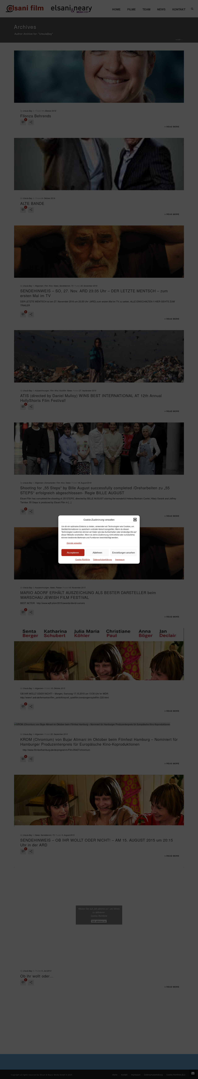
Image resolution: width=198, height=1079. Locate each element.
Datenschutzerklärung (102, 559)
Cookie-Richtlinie (82, 559)
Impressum (120, 559)
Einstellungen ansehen (123, 552)
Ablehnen (97, 552)
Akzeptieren (73, 552)
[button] (135, 519)
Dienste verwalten (74, 543)
